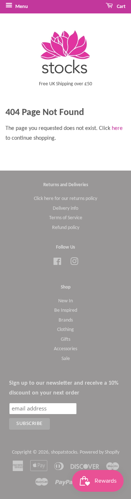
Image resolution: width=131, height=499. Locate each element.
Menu (21, 6)
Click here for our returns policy (65, 198)
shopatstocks (64, 452)
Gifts (65, 339)
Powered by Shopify (99, 452)
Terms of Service (65, 218)
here (117, 128)
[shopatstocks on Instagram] (74, 263)
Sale (65, 358)
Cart (121, 6)
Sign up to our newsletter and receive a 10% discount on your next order (64, 388)
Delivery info (65, 208)
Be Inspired (65, 310)
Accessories (65, 349)
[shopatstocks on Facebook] (57, 263)
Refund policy (65, 227)
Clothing (65, 329)
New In (65, 301)
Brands (66, 320)
